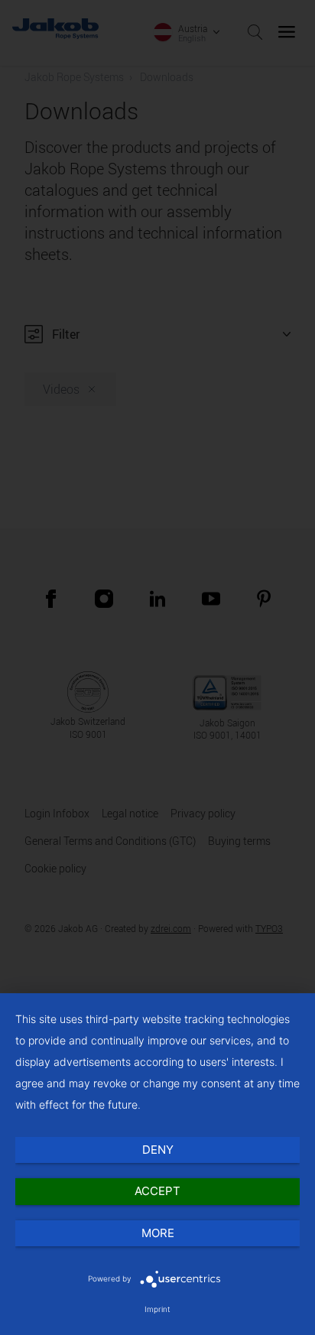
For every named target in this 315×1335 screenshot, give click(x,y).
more (157, 1233)
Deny (158, 1149)
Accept (157, 1191)
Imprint (157, 1309)
